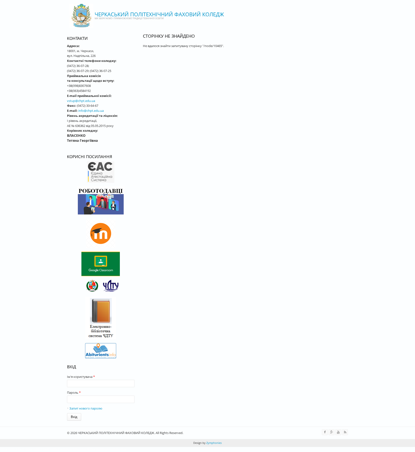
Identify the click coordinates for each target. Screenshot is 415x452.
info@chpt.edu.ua (91, 110)
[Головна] (81, 16)
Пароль (74, 392)
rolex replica (8, 449)
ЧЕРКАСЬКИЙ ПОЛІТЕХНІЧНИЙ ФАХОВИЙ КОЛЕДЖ (159, 14)
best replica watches (57, 449)
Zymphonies (214, 443)
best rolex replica (30, 449)
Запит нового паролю (85, 408)
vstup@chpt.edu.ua (81, 101)
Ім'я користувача (81, 377)
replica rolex (118, 449)
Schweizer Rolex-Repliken (91, 449)
